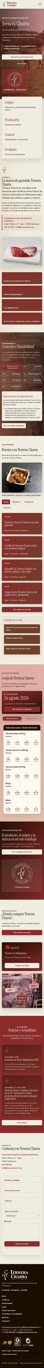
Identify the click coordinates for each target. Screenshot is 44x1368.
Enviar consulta (22, 1244)
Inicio (4, 1296)
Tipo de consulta (11, 1211)
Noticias (5, 1317)
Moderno (16, 502)
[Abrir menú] (40, 4)
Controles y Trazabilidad (12, 1314)
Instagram (15, 1290)
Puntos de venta (8, 1310)
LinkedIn (24, 1290)
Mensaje (7, 1221)
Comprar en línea (22, 965)
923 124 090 (7, 1165)
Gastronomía (7, 1303)
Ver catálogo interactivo (22, 852)
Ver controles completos (14, 426)
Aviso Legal (6, 1351)
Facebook (6, 1290)
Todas (5, 502)
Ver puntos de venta (22, 932)
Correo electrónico (12, 1190)
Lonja (4, 1307)
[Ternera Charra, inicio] (9, 4)
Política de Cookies (9, 1354)
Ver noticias (22, 1123)
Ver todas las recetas (22, 609)
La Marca (6, 1300)
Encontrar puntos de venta (22, 57)
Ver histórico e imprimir (22, 709)
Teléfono (8, 1201)
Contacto (6, 1321)
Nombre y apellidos (12, 1180)
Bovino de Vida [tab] (32, 718)
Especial (6, 508)
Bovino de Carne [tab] (12, 718)
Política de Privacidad (20, 1351)
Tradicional (28, 502)
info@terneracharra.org (12, 1168)
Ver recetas (22, 64)
